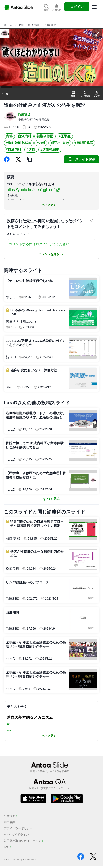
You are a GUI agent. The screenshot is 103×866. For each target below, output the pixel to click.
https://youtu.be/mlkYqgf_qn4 (31, 190)
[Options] (94, 7)
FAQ (6, 847)
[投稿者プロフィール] (10, 116)
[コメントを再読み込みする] (92, 220)
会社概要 (9, 816)
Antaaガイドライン (16, 834)
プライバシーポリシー (18, 828)
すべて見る (51, 499)
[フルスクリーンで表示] (97, 34)
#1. (9, 724)
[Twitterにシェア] (18, 159)
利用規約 (9, 822)
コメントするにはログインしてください (39, 244)
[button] (29, 159)
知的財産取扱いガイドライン (22, 840)
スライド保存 (85, 159)
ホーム (8, 25)
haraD (24, 114)
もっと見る (49, 205)
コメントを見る (49, 254)
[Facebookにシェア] (6, 159)
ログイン (77, 7)
